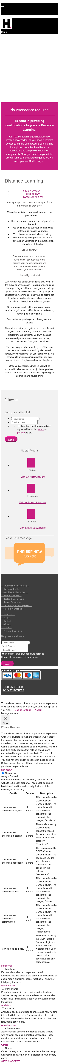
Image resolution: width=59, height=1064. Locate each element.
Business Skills (11, 589)
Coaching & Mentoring (14, 592)
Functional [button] (6, 965)
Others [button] (4, 1044)
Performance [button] (8, 985)
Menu (4, 32)
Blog (5, 617)
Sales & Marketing (12, 608)
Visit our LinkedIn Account (32, 527)
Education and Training (15, 585)
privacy (21, 432)
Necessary (10, 772)
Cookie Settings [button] (23, 709)
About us (8, 614)
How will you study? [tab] (32, 196)
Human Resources (12, 602)
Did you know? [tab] (33, 194)
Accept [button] (38, 709)
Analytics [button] (6, 1005)
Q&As (6, 624)
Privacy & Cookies (12, 630)
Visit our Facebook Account (32, 502)
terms (41, 429)
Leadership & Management (16, 605)
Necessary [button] (7, 769)
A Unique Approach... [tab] (33, 191)
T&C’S (6, 627)
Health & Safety (11, 595)
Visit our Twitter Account (33, 476)
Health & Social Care (14, 598)
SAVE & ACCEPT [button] (10, 1061)
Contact (7, 621)
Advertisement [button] (8, 1024)
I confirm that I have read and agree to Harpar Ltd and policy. (34, 429)
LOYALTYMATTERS (13, 690)
